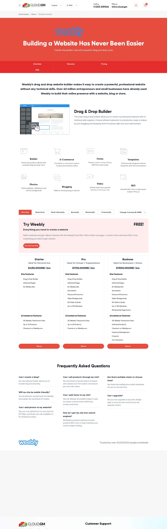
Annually (75, 212)
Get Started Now (31, 246)
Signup (39, 346)
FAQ (37, 70)
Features (71, 64)
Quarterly (40, 212)
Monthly (25, 212)
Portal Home (24, 14)
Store (33, 14)
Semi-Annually (58, 212)
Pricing (104, 64)
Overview (37, 64)
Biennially (90, 212)
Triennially (106, 212)
